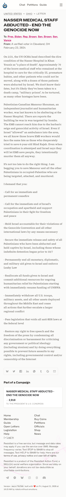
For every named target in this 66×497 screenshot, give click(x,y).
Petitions (32, 4)
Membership (11, 419)
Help (6, 433)
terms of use (10, 455)
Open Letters (11, 426)
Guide (43, 4)
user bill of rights (47, 455)
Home (7, 415)
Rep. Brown (30, 36)
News (37, 433)
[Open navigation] (61, 5)
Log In (10, 437)
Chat (22, 4)
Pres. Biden (15, 36)
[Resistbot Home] (4, 7)
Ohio (29, 13)
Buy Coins (40, 419)
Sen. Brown (45, 36)
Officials (39, 426)
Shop (37, 430)
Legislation (10, 430)
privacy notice (25, 455)
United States (13, 13)
